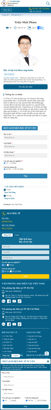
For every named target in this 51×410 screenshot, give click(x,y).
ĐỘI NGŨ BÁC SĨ (9, 332)
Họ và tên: (8, 134)
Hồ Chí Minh (44, 9)
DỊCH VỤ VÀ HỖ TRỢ (36, 355)
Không (14, 163)
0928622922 (7, 221)
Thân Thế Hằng (10, 192)
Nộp (25, 276)
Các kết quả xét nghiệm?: (13, 161)
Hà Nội (35, 9)
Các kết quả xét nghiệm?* (11, 262)
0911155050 (7, 228)
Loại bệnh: (8, 143)
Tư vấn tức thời (25, 87)
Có (7, 163)
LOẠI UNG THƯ (33, 332)
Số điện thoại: (9, 152)
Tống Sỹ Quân (9, 198)
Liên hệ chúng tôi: (10, 167)
